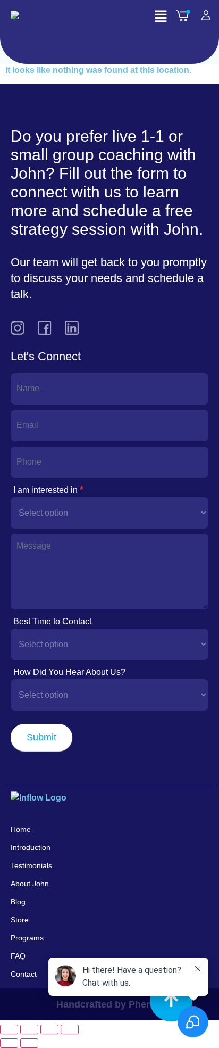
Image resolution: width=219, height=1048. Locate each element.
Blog (18, 901)
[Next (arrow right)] (29, 1043)
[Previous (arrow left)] (9, 1043)
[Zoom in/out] (9, 1029)
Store (20, 919)
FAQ (18, 956)
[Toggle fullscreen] (29, 1029)
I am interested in (48, 489)
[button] (160, 17)
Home (21, 829)
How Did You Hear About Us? (69, 671)
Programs (27, 938)
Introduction (30, 847)
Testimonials (31, 865)
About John (30, 883)
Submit (41, 737)
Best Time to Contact (52, 621)
